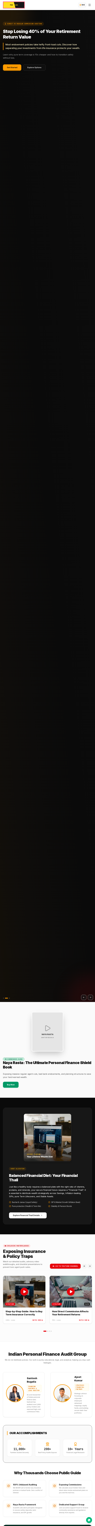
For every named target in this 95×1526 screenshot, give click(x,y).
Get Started (12, 67)
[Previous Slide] (83, 997)
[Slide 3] (8, 998)
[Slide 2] (5, 998)
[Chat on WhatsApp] (89, 1520)
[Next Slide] (90, 997)
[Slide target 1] (44, 1331)
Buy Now (11, 1085)
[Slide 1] (3, 998)
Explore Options (34, 67)
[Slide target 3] (49, 1331)
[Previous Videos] (84, 1266)
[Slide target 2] (47, 1331)
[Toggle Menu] (89, 4)
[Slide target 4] (51, 1331)
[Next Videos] (90, 1266)
